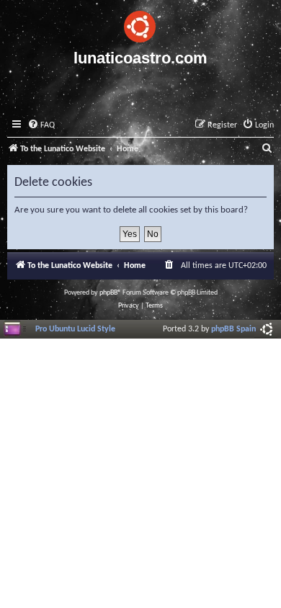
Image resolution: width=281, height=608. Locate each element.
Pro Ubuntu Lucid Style (75, 329)
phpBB (108, 293)
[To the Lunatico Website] (140, 24)
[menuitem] (41, 125)
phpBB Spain (233, 329)
